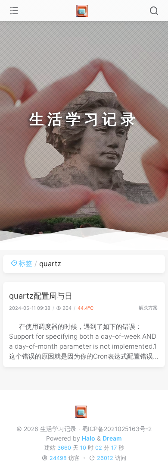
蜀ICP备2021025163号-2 (116, 428)
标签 (25, 263)
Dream (112, 438)
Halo (88, 438)
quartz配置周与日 (40, 295)
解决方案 (148, 308)
